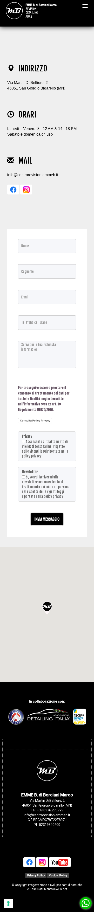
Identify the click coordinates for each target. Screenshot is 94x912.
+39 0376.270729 (50, 810)
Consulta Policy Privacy (35, 420)
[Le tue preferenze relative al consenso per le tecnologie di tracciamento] (8, 903)
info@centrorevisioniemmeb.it (32, 175)
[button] (47, 608)
